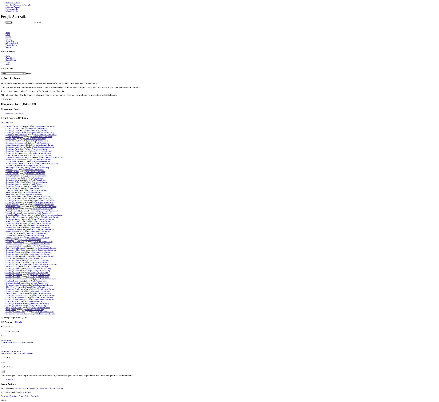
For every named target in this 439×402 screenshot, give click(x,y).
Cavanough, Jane (11, 203)
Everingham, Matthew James (15, 215)
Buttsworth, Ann (11, 266)
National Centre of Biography (25, 388)
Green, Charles (10, 178)
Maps (7, 62)
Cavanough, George (12, 186)
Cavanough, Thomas (13, 260)
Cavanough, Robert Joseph (15, 297)
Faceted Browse (11, 45)
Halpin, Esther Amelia (13, 308)
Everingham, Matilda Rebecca (16, 135)
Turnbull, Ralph (11, 209)
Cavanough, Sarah (12, 153)
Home (7, 33)
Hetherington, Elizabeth (14, 168)
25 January (5, 351)
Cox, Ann (9, 240)
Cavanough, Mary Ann (13, 271)
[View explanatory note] (3, 371)
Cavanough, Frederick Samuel (16, 279)
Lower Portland (6, 342)
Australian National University (52, 388)
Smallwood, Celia (11, 281)
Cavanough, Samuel (12, 273)
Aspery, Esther (10, 139)
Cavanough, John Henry (14, 299)
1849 (9, 340)
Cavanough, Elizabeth (13, 246)
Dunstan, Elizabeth (12, 238)
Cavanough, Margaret (13, 219)
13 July (3, 340)
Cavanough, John (11, 306)
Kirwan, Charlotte (12, 174)
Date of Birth (10, 58)
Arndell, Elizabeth (12, 221)
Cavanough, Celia (12, 128)
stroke (3, 362)
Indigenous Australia (12, 7)
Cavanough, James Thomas (15, 147)
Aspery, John (10, 159)
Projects (8, 39)
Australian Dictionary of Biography (18, 5)
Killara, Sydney (6, 353)
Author (8, 64)
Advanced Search (11, 43)
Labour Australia (11, 11)
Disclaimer (13, 396)
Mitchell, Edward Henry (14, 163)
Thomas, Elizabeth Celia (14, 137)
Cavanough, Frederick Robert (16, 314)
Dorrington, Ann (11, 170)
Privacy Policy (24, 396)
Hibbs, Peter (9, 194)
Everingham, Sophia (12, 176)
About (7, 35)
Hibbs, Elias (9, 192)
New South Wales (19, 342)
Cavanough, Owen (12, 130)
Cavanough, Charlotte (13, 141)
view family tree (7, 122)
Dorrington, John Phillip (14, 211)
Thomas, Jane (10, 258)
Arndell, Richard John (13, 196)
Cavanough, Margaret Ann (15, 133)
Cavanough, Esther (12, 201)
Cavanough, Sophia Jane (14, 143)
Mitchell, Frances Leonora (14, 145)
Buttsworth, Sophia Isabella (15, 248)
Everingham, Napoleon (13, 229)
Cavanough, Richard (12, 182)
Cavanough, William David (15, 250)
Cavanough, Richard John (14, 242)
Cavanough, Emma (12, 151)
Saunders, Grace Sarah (13, 244)
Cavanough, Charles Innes (15, 289)
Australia (30, 342)
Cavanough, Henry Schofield (16, 264)
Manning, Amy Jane (12, 227)
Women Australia (11, 9)
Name (7, 56)
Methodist (9, 379)
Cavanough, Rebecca (13, 304)
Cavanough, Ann (11, 198)
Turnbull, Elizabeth (12, 172)
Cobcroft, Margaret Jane (14, 293)
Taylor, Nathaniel (11, 155)
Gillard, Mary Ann (12, 287)
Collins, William (11, 188)
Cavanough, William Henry (15, 312)
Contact (8, 37)
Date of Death (10, 60)
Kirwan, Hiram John (12, 217)
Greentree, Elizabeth (12, 283)
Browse (8, 47)
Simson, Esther (10, 301)
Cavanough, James (12, 184)
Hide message (6, 99)
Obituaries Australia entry (14, 114)
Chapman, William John (14, 126)
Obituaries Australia (12, 3)
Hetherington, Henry (12, 207)
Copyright (4, 396)
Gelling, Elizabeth (12, 205)
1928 (11, 351)
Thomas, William (11, 161)
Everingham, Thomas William (16, 157)
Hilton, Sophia (10, 310)
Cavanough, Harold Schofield (16, 295)
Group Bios (9, 41)
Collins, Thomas (11, 225)
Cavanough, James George (15, 285)
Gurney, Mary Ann (12, 231)
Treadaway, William (12, 190)
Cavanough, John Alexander (15, 256)
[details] (18, 322)
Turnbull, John (10, 213)
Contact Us (35, 396)
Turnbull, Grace (11, 165)
